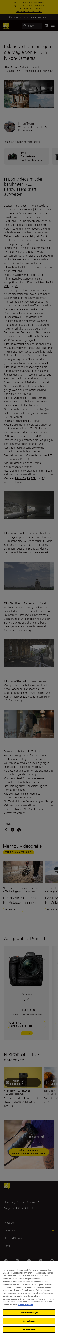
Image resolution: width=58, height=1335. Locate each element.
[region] (29, 1298)
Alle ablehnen (29, 1321)
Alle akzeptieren (29, 1329)
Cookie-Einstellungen (29, 1312)
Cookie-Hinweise (25, 1304)
